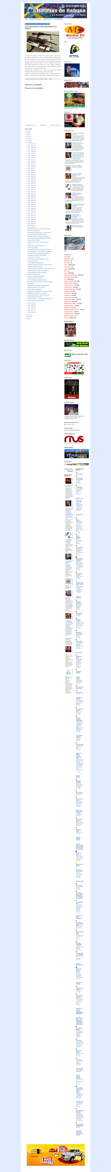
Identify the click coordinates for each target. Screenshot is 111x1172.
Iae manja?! (78, 958)
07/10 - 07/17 (31, 189)
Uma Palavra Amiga (58, 19)
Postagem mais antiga (55, 125)
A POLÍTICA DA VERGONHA (33, 230)
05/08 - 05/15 (31, 206)
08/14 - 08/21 (31, 180)
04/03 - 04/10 (31, 215)
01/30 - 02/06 (31, 305)
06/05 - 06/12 (31, 198)
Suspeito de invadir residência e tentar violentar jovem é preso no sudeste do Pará (80, 624)
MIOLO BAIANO (79, 881)
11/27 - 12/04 (31, 151)
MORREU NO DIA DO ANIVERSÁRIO (35, 300)
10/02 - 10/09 (31, 166)
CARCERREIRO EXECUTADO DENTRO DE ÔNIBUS (39, 249)
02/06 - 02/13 (31, 303)
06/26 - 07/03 (31, 193)
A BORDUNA (79, 487)
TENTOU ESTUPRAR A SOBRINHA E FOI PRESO (77, 185)
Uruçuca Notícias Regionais (78, 1076)
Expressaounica (80, 744)
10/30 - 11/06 (31, 159)
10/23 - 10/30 (31, 161)
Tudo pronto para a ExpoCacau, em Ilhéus (80, 747)
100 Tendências (79, 474)
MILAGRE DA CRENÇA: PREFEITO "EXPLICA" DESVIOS (40, 281)
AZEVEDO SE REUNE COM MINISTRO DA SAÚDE (38, 228)
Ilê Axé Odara (79, 792)
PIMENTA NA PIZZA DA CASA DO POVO (36, 287)
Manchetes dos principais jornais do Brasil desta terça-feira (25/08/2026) (79, 1033)
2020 (27, 131)
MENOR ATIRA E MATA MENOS (34, 289)
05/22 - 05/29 (31, 202)
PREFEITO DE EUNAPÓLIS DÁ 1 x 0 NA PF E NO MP (39, 232)
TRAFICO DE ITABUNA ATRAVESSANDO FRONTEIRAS (39, 238)
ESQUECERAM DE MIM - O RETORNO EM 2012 (38, 295)
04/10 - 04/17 (31, 214)
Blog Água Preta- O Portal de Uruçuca (79, 633)
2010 (27, 315)
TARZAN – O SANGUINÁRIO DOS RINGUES (79, 680)
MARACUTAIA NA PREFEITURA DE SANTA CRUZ (79, 823)
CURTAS (29, 244)
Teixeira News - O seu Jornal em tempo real (80, 1070)
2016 (27, 132)
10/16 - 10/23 (31, 162)
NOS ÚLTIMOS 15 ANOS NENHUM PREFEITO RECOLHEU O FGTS (79, 491)
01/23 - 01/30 (31, 306)
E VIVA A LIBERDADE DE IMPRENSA (35, 263)
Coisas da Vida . (79, 692)
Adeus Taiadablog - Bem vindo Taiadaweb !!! (80, 1062)
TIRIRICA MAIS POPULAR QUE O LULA (36, 245)
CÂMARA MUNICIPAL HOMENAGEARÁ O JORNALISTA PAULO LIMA (79, 1094)
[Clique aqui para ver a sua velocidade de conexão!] (69, 424)
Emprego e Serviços (47, 19)
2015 (27, 134)
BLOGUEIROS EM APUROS (33, 274)
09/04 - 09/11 (31, 174)
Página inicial (43, 125)
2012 (27, 140)
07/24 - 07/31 (31, 185)
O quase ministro (79, 926)
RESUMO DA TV (31, 283)
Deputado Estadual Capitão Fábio (79, 719)
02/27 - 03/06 (31, 223)
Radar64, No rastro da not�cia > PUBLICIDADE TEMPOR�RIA (79, 1011)
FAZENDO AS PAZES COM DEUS (34, 266)
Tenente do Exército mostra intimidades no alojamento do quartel (78, 205)
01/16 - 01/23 (31, 308)
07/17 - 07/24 (31, 187)
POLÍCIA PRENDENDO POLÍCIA (34, 297)
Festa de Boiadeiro (79, 793)
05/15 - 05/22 (31, 204)
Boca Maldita (79, 652)
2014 (27, 136)
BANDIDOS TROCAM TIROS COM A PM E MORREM (77, 175)
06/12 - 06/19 (31, 197)
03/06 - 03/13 (31, 221)
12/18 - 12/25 (31, 146)
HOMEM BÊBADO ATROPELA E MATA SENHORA (38, 285)
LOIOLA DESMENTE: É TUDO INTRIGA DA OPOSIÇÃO (39, 251)
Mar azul (77, 636)
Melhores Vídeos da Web (35, 19)
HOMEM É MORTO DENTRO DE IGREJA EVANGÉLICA (77, 194)
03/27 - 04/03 (31, 217)
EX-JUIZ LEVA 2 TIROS (32, 261)
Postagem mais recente (30, 125)
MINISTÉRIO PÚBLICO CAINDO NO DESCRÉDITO (38, 236)
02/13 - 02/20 (31, 227)
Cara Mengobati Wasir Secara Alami (79, 1104)
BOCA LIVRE (79, 641)
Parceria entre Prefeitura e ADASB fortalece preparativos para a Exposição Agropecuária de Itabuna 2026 (79, 506)
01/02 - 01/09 (31, 312)
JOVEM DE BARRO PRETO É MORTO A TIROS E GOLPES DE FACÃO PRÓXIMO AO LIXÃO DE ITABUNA (80, 565)
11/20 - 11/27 (31, 153)
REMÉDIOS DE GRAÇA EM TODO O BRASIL (37, 293)
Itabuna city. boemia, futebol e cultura (79, 811)
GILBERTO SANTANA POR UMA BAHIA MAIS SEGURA (39, 264)
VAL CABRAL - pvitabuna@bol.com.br (79, 1089)
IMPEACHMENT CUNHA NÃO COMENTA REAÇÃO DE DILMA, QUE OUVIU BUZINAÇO (79, 663)
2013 (27, 138)
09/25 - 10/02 (31, 168)
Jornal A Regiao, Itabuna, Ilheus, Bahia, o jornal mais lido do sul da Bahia (79, 846)
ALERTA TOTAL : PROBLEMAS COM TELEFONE (76, 216)
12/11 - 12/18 (31, 147)
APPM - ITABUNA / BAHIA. (78, 537)
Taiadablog (78, 1059)
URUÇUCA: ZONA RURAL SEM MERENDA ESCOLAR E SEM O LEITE (79, 645)
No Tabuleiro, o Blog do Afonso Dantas (79, 924)
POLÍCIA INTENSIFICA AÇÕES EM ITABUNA (37, 280)
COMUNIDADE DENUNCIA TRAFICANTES (37, 255)
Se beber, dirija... (79, 814)
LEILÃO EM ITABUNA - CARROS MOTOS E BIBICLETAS (39, 298)
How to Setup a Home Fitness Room (79, 541)
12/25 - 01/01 (31, 144)
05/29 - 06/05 (31, 200)
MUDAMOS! (78, 614)
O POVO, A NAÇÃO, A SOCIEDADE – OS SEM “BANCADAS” (40, 268)
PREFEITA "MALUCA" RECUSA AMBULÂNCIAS (38, 242)
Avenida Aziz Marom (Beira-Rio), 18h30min (80, 947)
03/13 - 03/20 (31, 219)
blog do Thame (79, 613)
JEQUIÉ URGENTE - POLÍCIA (78, 838)
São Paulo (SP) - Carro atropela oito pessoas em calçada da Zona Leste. (79, 1001)
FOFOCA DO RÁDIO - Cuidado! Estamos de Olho (79, 756)
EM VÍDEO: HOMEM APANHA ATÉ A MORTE (77, 166)
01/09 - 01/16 (31, 310)
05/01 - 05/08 (31, 208)
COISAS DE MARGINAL (32, 247)
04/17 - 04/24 (31, 212)
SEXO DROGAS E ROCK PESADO (35, 278)
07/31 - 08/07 (31, 183)
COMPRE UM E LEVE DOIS (33, 257)
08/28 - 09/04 (31, 176)
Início (26, 19)
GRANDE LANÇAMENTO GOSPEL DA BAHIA (77, 143)
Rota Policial (79, 1040)
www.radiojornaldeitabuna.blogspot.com (79, 1126)
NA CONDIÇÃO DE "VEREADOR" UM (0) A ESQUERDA (39, 291)
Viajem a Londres (79, 832)
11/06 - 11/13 (31, 157)
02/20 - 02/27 (31, 225)
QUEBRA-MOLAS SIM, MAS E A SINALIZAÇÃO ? (38, 270)
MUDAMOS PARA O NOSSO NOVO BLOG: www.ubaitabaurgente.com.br (80, 895)
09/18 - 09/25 (31, 170)
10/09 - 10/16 (31, 164)
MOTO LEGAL (79, 885)
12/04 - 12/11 (31, 149)
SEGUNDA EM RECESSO (68, 639)
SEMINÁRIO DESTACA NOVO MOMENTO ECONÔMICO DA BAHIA (79, 551)
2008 (27, 318)
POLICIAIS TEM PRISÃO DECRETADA (36, 276)
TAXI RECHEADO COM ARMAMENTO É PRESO (38, 259)
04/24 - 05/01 (31, 210)
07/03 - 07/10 (31, 191)
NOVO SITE (78, 990)
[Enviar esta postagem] (50, 78)
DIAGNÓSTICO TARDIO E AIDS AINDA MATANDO (38, 253)
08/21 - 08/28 (31, 178)
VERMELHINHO (79, 1101)
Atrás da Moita (79, 547)
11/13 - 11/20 (31, 155)
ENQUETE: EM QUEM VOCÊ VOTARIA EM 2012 (77, 226)
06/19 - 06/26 (31, 195)
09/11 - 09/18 (31, 172)
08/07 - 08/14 (31, 181)
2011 (27, 142)
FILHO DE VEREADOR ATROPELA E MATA (37, 234)
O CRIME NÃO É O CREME (33, 240)
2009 (27, 316)
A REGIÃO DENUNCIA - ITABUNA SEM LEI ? (37, 272)
